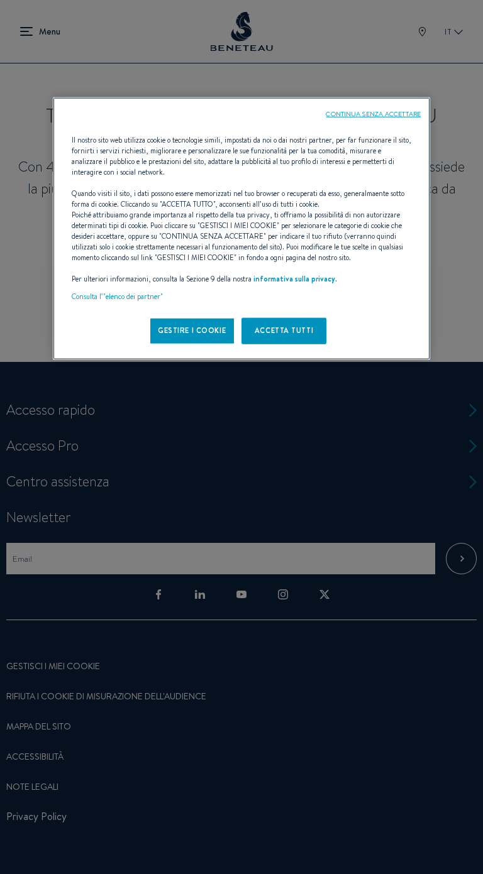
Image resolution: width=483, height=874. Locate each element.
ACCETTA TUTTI (284, 330)
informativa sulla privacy (294, 279)
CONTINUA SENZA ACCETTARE (373, 113)
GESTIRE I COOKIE (192, 330)
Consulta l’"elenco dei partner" (117, 296)
